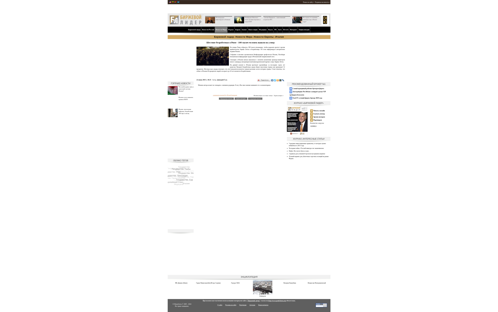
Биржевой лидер (194, 30)
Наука (270, 30)
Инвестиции (252, 30)
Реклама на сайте (230, 305)
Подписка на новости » (322, 2)
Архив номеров (319, 117)
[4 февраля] (262, 294)
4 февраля (262, 296)
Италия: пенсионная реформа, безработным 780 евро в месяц (186, 111)
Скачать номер (319, 114)
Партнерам (317, 120)
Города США (235, 283)
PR (275, 30)
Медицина (263, 30)
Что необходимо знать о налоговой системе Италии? (186, 89)
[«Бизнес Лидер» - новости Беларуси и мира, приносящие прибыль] (175, 2)
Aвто (280, 30)
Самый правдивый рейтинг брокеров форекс (308, 88)
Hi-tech (285, 30)
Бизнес (244, 30)
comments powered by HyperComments (225, 95)
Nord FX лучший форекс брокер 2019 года (307, 98)
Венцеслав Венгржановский (317, 283)
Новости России (208, 30)
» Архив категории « (241, 98)
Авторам (252, 305)
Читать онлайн (319, 111)
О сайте (219, 305)
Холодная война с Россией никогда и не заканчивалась (306, 148)
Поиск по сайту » (308, 2)
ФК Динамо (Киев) (181, 283)
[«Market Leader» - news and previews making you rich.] (170, 2)
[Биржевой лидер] (185, 25)
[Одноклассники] (277, 80)
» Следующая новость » (255, 98)
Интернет (293, 30)
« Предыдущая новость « (226, 98)
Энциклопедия (303, 30)
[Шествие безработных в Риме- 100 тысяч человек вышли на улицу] (212, 65)
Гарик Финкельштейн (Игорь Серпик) (208, 283)
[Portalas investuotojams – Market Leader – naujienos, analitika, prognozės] (173, 2)
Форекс (231, 30)
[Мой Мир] (280, 80)
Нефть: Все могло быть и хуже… (299, 151)
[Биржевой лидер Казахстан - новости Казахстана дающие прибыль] (178, 2)
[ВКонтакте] (272, 80)
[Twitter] (275, 80)
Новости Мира (221, 30)
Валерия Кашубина (289, 283)
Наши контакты (263, 305)
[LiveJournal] (283, 80)
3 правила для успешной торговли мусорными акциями (307, 154)
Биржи (237, 30)
